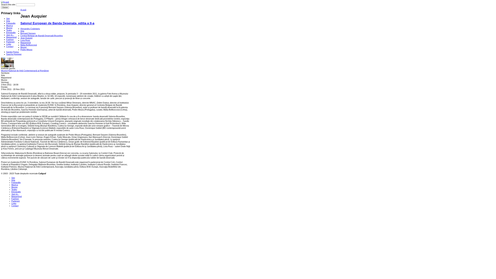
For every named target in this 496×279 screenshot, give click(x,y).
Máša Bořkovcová (28, 45)
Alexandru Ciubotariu (30, 29)
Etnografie (11, 33)
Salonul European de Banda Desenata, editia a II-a (57, 23)
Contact (9, 46)
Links (8, 44)
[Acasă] (5, 2)
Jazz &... (10, 35)
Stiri (8, 19)
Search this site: (8, 4)
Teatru (9, 30)
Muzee (9, 28)
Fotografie (11, 23)
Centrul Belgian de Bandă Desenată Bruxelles (41, 36)
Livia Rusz (25, 40)
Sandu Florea (12, 52)
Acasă (23, 10)
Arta (8, 21)
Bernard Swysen (28, 33)
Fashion (10, 39)
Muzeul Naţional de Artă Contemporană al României (25, 71)
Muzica (9, 26)
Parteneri (10, 42)
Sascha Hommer (14, 54)
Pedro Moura (26, 50)
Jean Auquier (26, 38)
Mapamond (11, 37)
